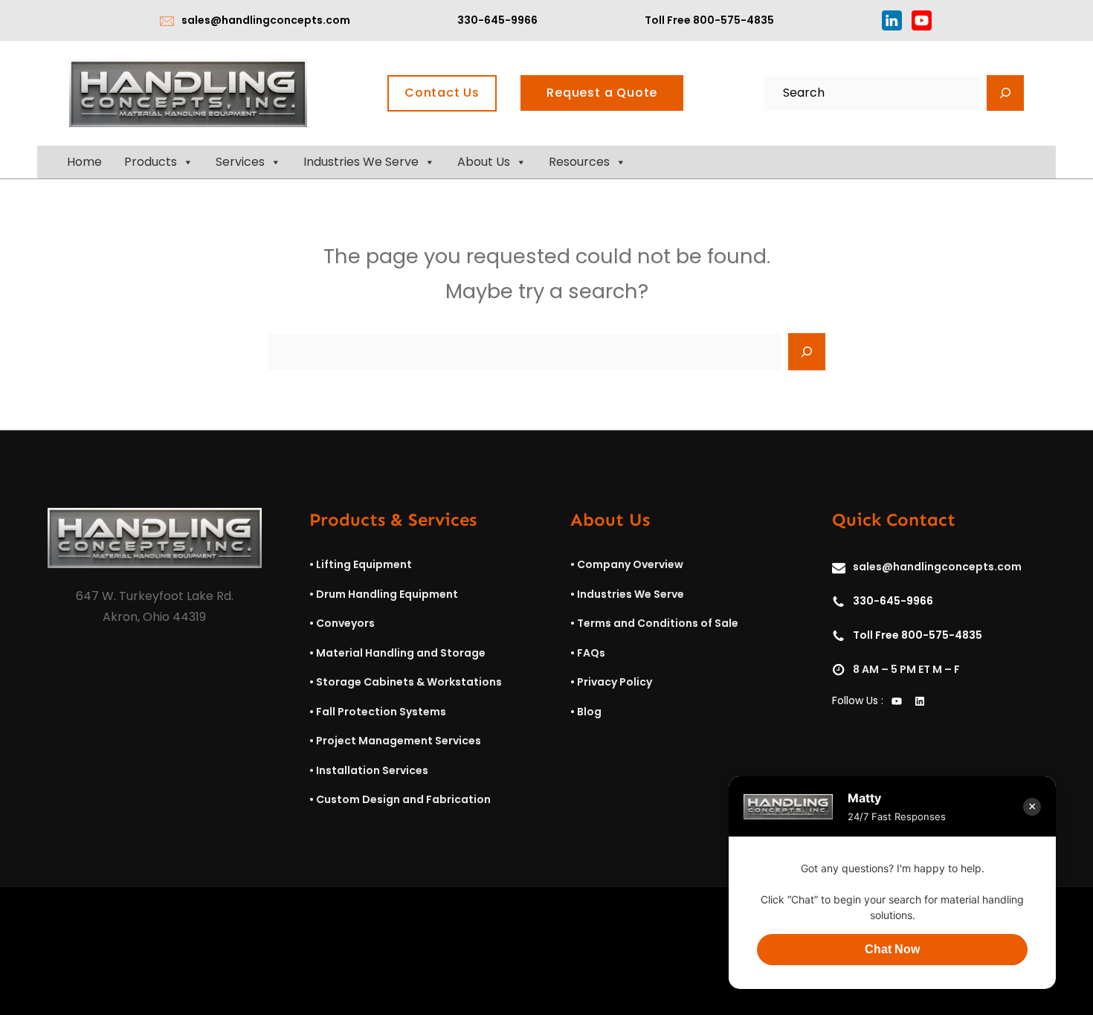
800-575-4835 (733, 20)
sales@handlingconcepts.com (265, 20)
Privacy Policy (614, 681)
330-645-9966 (497, 20)
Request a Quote (601, 92)
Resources (579, 161)
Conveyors (345, 623)
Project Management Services (398, 740)
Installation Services (372, 770)
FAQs (591, 652)
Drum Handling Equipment (387, 594)
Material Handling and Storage (401, 652)
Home (84, 161)
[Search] (1005, 93)
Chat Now (892, 949)
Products (150, 161)
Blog (589, 711)
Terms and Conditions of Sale (657, 623)
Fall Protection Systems (381, 711)
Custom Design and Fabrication (403, 799)
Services (240, 161)
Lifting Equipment (364, 564)
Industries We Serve (361, 161)
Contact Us (442, 92)
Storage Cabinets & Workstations (409, 681)
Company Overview (630, 564)
